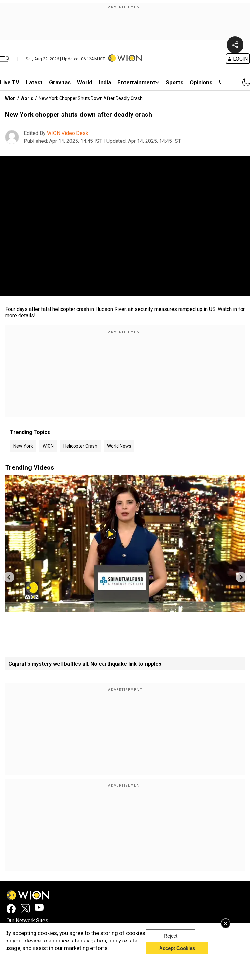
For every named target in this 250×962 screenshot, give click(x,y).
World (84, 82)
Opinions (201, 82)
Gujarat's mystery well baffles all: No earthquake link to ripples (84, 664)
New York (23, 446)
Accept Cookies (177, 948)
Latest (34, 82)
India (105, 82)
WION (48, 446)
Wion (10, 98)
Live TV (9, 82)
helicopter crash (80, 446)
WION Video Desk (67, 133)
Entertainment (136, 82)
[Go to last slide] (9, 577)
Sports (174, 82)
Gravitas (60, 82)
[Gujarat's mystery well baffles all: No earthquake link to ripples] (125, 608)
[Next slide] (241, 577)
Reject (170, 936)
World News (119, 446)
